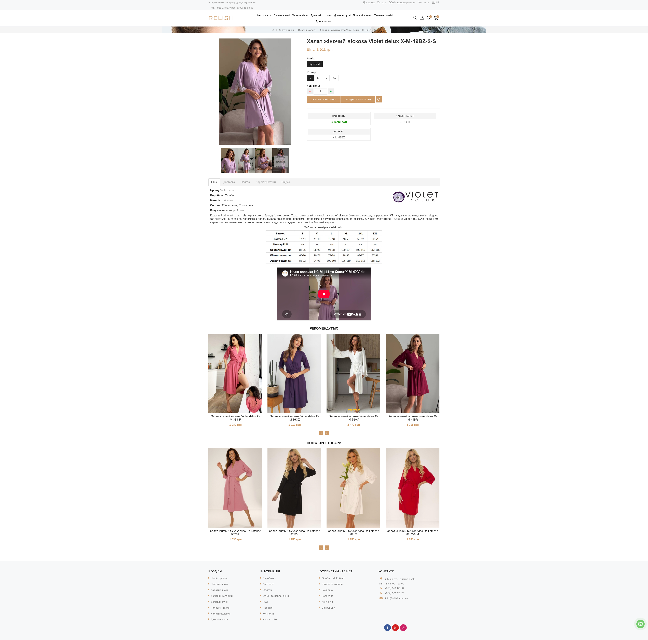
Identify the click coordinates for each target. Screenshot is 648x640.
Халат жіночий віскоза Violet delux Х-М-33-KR (235, 418)
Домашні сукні (342, 15)
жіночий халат (232, 215)
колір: (311, 58)
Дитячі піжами (324, 21)
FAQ (265, 601)
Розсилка (327, 595)
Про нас (268, 607)
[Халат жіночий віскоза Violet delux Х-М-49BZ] (255, 91)
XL (334, 77)
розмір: (312, 72)
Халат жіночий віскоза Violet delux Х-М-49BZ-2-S (348, 30)
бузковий (314, 64)
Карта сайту (270, 619)
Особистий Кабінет (334, 578)
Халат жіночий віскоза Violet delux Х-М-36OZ (294, 418)
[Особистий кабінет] (422, 18)
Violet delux (227, 190)
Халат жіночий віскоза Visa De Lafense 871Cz (294, 532)
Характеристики (266, 182)
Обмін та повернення (402, 2)
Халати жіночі (300, 15)
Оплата (381, 2)
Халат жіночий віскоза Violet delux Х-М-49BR (412, 418)
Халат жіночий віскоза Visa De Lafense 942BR (235, 532)
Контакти (423, 2)
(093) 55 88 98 (245, 7)
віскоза (228, 200)
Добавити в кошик (324, 99)
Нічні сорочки (263, 15)
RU (433, 2)
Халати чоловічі (383, 15)
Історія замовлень (333, 584)
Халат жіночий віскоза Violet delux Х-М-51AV (353, 418)
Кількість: (313, 85)
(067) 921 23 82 (219, 7)
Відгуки (286, 182)
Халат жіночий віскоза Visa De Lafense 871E (353, 532)
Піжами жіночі (282, 15)
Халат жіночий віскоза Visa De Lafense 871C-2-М (412, 532)
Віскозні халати (307, 30)
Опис (214, 182)
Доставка (369, 2)
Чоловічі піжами (362, 15)
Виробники (269, 578)
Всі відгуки (328, 607)
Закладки (327, 590)
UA (437, 2)
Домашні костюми (321, 15)
